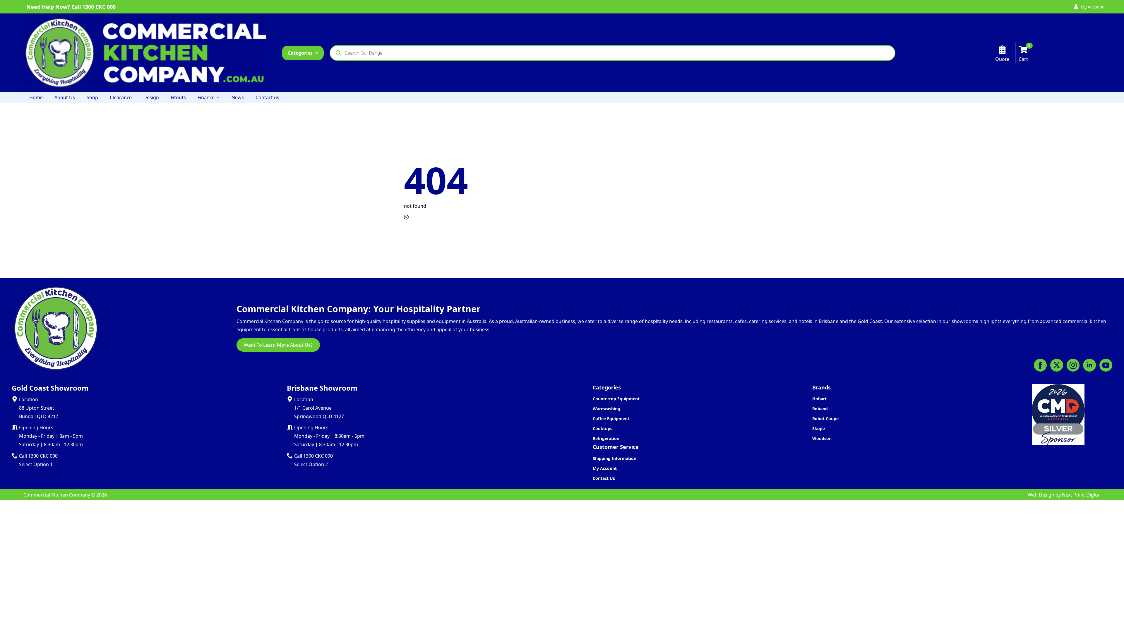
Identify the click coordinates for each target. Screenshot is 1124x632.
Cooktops (602, 428)
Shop (92, 97)
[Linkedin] (1089, 365)
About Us (64, 97)
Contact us (267, 97)
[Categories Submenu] (318, 53)
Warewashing (606, 408)
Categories (300, 53)
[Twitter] (1056, 365)
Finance (206, 97)
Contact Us (604, 478)
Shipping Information (614, 458)
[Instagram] (1073, 365)
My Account (605, 468)
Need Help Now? (71, 6)
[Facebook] (1040, 365)
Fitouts (178, 97)
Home (36, 97)
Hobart (819, 398)
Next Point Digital (1081, 495)
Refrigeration (606, 438)
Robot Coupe (825, 418)
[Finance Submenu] (220, 97)
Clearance (121, 97)
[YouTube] (1105, 365)
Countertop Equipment (616, 398)
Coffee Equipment (611, 418)
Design (151, 97)
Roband (820, 408)
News (238, 97)
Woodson (822, 438)
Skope (818, 428)
